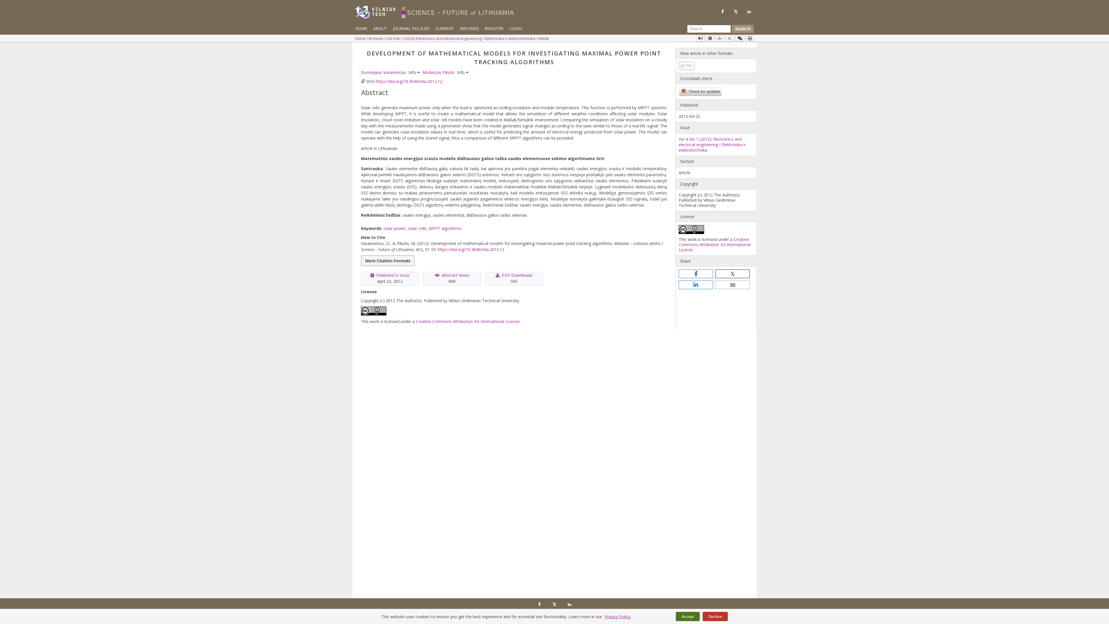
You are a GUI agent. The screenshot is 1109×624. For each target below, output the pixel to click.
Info (413, 72)
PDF (688, 65)
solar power (395, 228)
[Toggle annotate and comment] (740, 38)
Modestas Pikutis (439, 72)
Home (361, 28)
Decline (715, 616)
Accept (688, 616)
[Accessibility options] (710, 38)
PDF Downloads (517, 275)
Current (445, 28)
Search (743, 28)
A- (730, 38)
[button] (696, 274)
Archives (469, 28)
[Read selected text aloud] (700, 38)
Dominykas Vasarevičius (384, 72)
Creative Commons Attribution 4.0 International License (468, 321)
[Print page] (750, 38)
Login (515, 28)
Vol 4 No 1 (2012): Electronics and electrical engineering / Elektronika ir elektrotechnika (461, 38)
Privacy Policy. (618, 616)
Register (494, 28)
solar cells (417, 228)
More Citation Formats (387, 260)
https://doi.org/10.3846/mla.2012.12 (409, 81)
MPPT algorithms (445, 228)
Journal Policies (411, 28)
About (380, 28)
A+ (720, 38)
